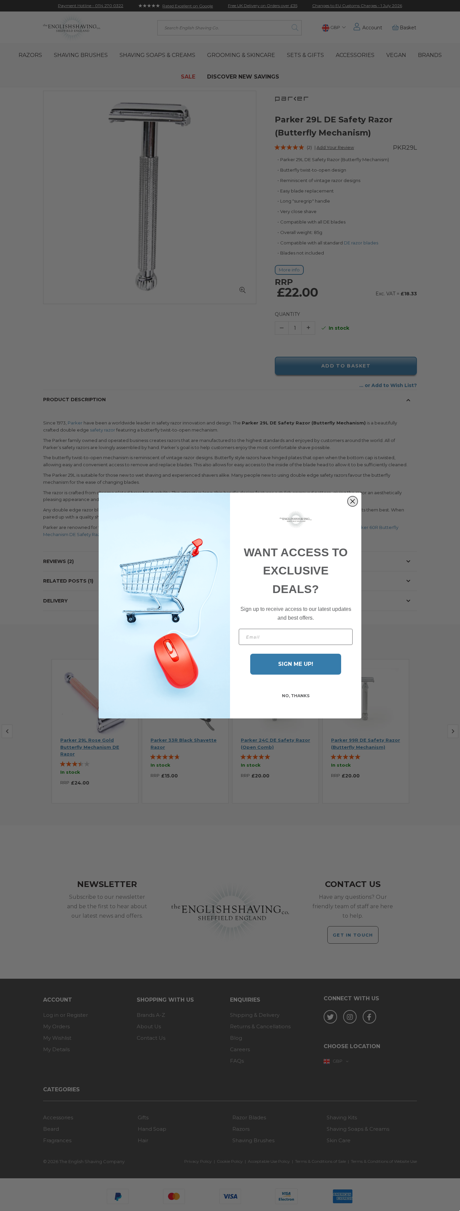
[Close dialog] (352, 501)
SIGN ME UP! (295, 664)
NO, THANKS (295, 695)
